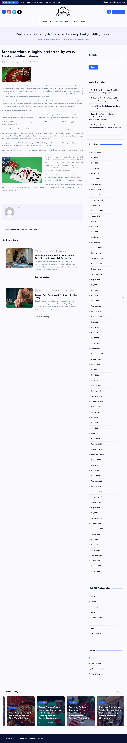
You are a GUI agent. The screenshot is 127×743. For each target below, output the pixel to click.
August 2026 (96, 152)
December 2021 (96, 396)
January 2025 (96, 253)
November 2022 (97, 354)
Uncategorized (96, 633)
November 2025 (97, 200)
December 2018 (96, 518)
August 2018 (95, 534)
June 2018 (94, 545)
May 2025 (95, 232)
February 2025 (96, 248)
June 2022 (95, 375)
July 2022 (94, 370)
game (46, 290)
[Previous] (117, 691)
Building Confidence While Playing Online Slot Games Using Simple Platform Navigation (108, 713)
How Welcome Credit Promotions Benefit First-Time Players (18, 716)
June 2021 (94, 423)
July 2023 (94, 322)
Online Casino (96, 617)
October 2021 (96, 407)
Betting (67, 22)
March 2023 (95, 343)
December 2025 (97, 195)
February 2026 (96, 184)
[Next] (120, 691)
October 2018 (96, 523)
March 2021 (95, 439)
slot (51, 22)
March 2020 (95, 476)
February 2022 (96, 386)
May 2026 (95, 168)
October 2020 (96, 449)
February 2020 (96, 481)
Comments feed (98, 669)
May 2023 (95, 333)
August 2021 (95, 412)
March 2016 (95, 571)
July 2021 (94, 417)
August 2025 (96, 216)
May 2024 (95, 295)
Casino (44, 22)
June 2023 (95, 327)
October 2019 (96, 502)
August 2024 (96, 280)
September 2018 (97, 529)
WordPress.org (97, 674)
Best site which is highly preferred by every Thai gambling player (66, 39)
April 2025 (95, 237)
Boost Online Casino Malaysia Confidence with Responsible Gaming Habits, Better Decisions (103, 116)
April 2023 (95, 338)
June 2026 (95, 163)
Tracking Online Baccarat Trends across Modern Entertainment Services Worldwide (77, 713)
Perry (7, 62)
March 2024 (95, 301)
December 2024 (97, 258)
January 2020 (96, 486)
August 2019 (95, 508)
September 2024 (97, 274)
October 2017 (96, 561)
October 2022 (96, 359)
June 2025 (95, 227)
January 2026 (96, 189)
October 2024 (96, 269)
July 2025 (94, 221)
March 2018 (95, 550)
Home (40, 39)
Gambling (58, 22)
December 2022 (97, 349)
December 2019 (96, 492)
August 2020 (96, 460)
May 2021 (94, 428)
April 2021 (95, 433)
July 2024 (94, 285)
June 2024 (95, 290)
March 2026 (95, 179)
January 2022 (96, 391)
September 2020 (97, 455)
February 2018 (96, 555)
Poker (75, 22)
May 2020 (95, 470)
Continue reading (42, 277)
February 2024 (96, 306)
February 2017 (96, 566)
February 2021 (96, 444)
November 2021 (97, 402)
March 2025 (95, 242)
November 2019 (97, 497)
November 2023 (97, 317)
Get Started (118, 12)
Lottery (82, 22)
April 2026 (95, 174)
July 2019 (94, 513)
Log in (94, 658)
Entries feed (96, 664)
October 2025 (96, 205)
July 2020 (94, 465)
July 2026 (94, 158)
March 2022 (95, 380)
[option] (18, 711)
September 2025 (97, 211)
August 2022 (96, 364)
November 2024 (97, 264)
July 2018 (94, 539)
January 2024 (96, 311)
